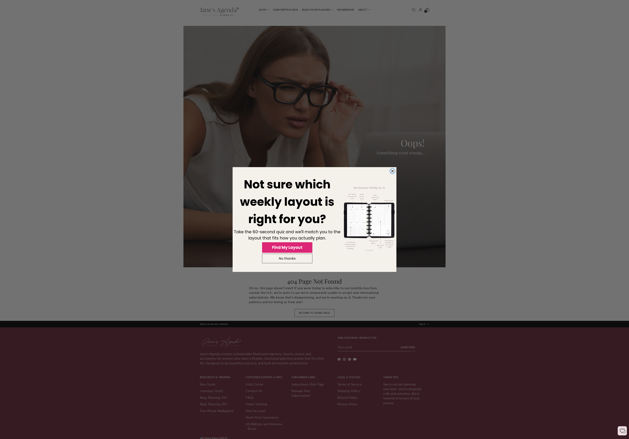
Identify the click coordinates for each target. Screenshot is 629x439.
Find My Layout (287, 247)
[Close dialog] (392, 171)
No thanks (287, 258)
